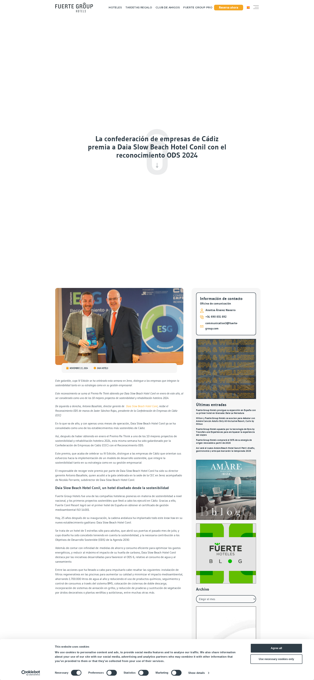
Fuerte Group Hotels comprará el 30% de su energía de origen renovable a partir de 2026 (224, 441)
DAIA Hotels (102, 368)
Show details (196, 672)
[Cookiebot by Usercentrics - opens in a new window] (31, 673)
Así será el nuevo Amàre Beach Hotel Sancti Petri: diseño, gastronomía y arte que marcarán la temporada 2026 (225, 449)
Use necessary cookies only (276, 659)
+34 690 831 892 (216, 317)
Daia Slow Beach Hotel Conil (142, 406)
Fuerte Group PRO (197, 7)
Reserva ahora (228, 7)
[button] (256, 7)
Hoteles (115, 7)
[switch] (111, 673)
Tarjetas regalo (138, 7)
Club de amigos (168, 7)
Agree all (276, 648)
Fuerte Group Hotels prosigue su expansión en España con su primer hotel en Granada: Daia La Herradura (226, 412)
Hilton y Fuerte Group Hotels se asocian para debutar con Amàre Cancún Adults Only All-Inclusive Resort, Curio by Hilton (225, 421)
